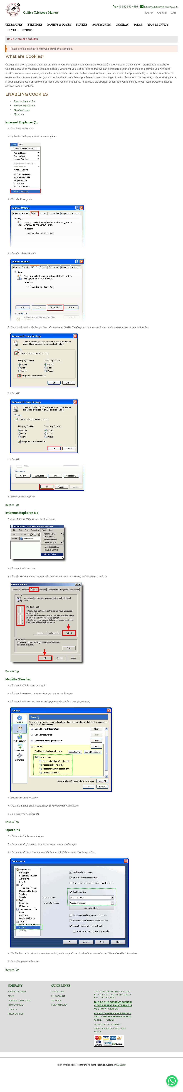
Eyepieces (35, 25)
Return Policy (59, 1005)
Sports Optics (158, 25)
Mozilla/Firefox (22, 109)
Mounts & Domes (59, 25)
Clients (12, 1009)
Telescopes (14, 25)
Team (11, 996)
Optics (12, 30)
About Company (17, 991)
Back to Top (12, 504)
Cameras (122, 25)
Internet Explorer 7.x (24, 101)
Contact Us (57, 991)
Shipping (56, 1000)
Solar (138, 25)
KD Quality (121, 1064)
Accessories (101, 25)
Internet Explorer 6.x (24, 105)
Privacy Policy (16, 1005)
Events (27, 30)
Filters (81, 25)
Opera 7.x (19, 114)
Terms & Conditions (19, 1000)
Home (10, 39)
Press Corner (16, 1014)
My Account (58, 996)
